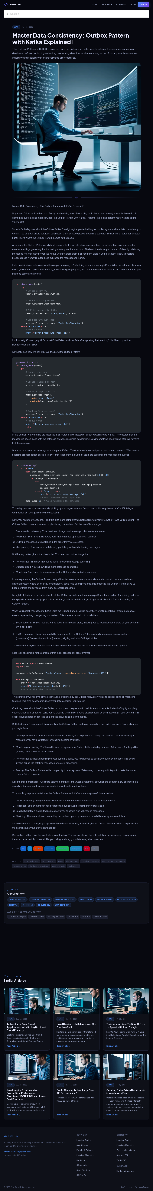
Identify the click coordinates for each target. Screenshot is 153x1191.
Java (16, 27)
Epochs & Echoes (104, 899)
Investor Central (17, 899)
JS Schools (28, 905)
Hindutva (13, 905)
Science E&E (73, 917)
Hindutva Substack (125, 1171)
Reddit (38, 849)
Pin (86, 849)
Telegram (76, 849)
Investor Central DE (65, 899)
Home (95, 5)
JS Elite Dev (44, 905)
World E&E (86, 917)
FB (23, 849)
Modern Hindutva (100, 917)
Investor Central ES (40, 899)
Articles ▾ (107, 4)
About (132, 5)
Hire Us (144, 4)
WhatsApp (62, 849)
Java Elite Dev (62, 905)
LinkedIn (49, 849)
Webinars (121, 5)
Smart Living (86, 899)
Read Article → (13, 1046)
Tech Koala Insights (17, 917)
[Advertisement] (76, 946)
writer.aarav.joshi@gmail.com (17, 1151)
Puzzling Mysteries (126, 899)
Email (95, 849)
